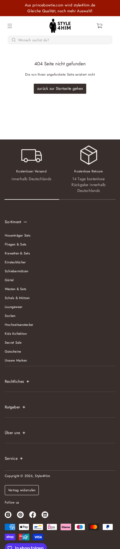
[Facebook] (33, 515)
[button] (100, 26)
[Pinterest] (20, 515)
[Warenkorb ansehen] (100, 26)
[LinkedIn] (45, 515)
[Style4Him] (60, 26)
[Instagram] (8, 515)
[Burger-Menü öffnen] (9, 26)
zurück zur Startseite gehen (60, 88)
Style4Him (42, 475)
